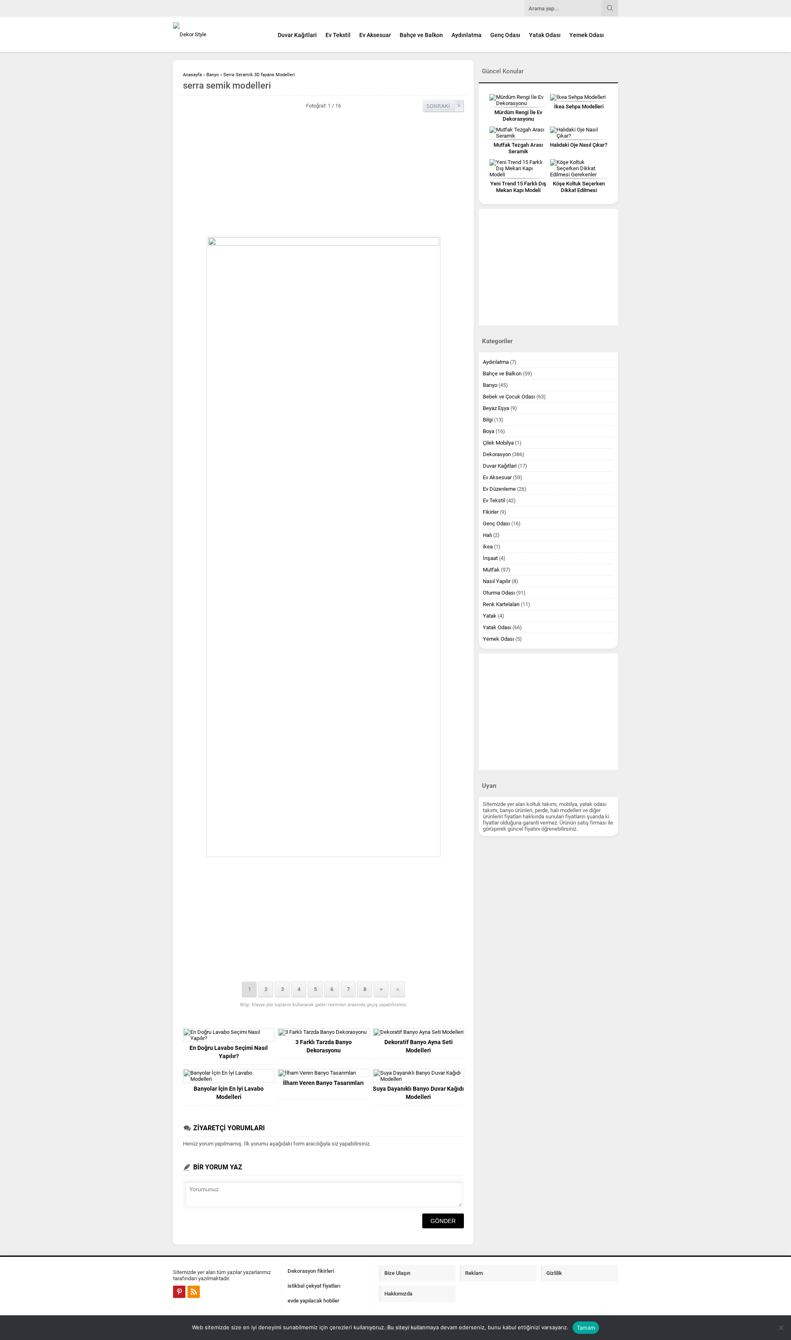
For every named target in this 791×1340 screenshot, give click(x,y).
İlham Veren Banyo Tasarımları (323, 1083)
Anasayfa (192, 74)
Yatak (489, 616)
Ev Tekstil (338, 35)
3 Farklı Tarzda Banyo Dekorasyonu (323, 1046)
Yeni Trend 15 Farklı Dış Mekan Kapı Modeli (518, 186)
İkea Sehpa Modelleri (579, 106)
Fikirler (490, 512)
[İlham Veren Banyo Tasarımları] (323, 1073)
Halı (487, 535)
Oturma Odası (499, 593)
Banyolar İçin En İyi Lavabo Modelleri (229, 1092)
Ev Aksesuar (375, 35)
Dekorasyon (497, 454)
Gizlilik (554, 1273)
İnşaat (490, 558)
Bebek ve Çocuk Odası (509, 397)
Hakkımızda (398, 1294)
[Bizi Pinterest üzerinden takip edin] (179, 1292)
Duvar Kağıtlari (297, 35)
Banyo (212, 74)
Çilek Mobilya (498, 443)
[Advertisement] (323, 174)
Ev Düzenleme (499, 489)
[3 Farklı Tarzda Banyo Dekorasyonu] (323, 1032)
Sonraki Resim (443, 106)
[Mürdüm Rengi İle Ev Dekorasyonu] (518, 100)
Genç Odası (505, 35)
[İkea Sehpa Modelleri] (578, 97)
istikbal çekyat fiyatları (314, 1286)
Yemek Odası (586, 35)
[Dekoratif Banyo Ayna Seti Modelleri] (418, 1032)
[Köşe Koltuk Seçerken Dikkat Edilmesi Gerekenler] (578, 168)
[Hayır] (781, 1328)
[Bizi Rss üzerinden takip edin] (193, 1292)
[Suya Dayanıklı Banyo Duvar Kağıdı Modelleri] (418, 1076)
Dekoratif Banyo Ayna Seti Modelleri (418, 1046)
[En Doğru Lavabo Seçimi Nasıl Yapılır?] (229, 1035)
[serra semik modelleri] (323, 546)
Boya (488, 431)
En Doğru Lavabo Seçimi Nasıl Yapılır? (229, 1052)
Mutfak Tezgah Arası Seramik (518, 148)
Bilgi (488, 420)
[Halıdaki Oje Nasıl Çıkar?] (578, 133)
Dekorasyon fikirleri (311, 1271)
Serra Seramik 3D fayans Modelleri (259, 74)
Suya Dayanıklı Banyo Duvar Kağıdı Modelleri (418, 1092)
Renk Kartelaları (501, 604)
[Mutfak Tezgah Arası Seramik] (518, 133)
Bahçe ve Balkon (421, 35)
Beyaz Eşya (496, 408)
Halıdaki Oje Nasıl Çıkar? (578, 145)
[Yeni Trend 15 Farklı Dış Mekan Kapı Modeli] (518, 168)
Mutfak (491, 570)
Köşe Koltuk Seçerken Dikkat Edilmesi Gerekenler (579, 190)
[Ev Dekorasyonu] (218, 34)
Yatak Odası (545, 35)
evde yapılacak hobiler (313, 1301)
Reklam (474, 1273)
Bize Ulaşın (397, 1273)
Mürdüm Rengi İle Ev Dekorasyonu (518, 115)
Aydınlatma (467, 35)
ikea (488, 546)
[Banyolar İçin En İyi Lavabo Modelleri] (229, 1076)
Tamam (586, 1327)
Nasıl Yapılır (496, 581)
